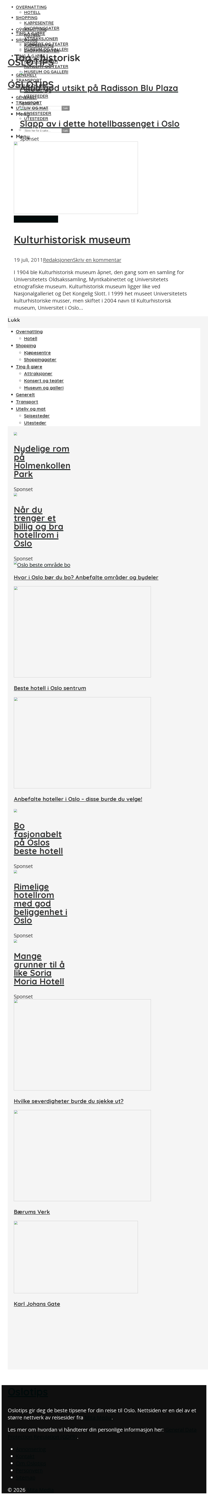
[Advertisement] (104, 1341)
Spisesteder (37, 113)
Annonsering (31, 1449)
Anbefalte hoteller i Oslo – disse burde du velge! (78, 798)
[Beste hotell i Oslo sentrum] (82, 675)
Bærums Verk (32, 1211)
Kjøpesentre (39, 22)
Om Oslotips (31, 1463)
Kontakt (25, 1456)
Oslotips (28, 1391)
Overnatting (31, 7)
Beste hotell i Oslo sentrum (50, 688)
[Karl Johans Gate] (76, 1291)
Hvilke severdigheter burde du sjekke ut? (69, 1101)
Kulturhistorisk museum (72, 239)
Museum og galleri (46, 71)
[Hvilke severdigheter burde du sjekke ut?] (82, 1088)
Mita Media (98, 1417)
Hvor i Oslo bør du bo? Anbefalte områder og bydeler (86, 577)
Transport (27, 402)
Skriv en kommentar (97, 259)
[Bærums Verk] (82, 1199)
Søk (65, 108)
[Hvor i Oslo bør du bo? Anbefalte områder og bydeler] (42, 564)
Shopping (26, 17)
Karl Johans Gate (37, 1303)
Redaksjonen (58, 259)
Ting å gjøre (29, 366)
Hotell (32, 12)
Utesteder (36, 118)
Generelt (26, 74)
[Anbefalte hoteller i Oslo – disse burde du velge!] (82, 786)
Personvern (29, 1470)
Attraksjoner (41, 38)
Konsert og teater (46, 66)
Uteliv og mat (32, 108)
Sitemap (25, 1477)
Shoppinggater (41, 50)
